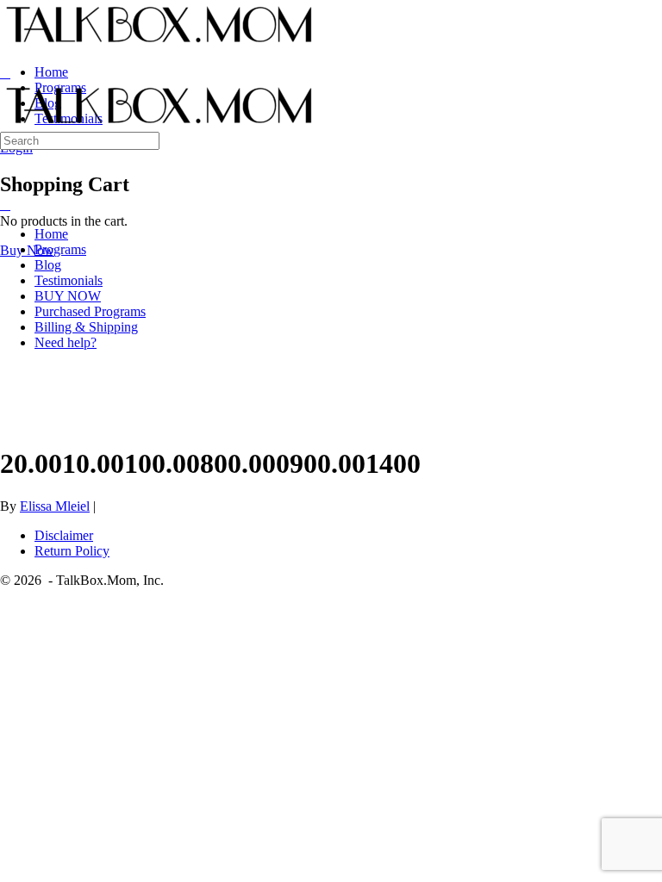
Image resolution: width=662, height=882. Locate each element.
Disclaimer (63, 535)
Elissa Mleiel (55, 506)
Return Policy (71, 550)
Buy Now (27, 250)
